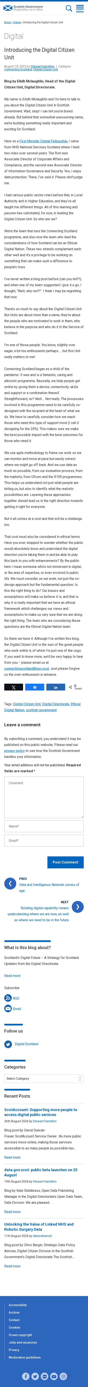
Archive (14, 1312)
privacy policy (14, 751)
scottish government (41, 710)
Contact (14, 1320)
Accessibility (18, 1305)
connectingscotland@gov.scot (26, 669)
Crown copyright (20, 1335)
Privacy (14, 1350)
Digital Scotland (26, 1044)
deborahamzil (42, 1236)
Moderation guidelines (25, 1357)
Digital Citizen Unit (46, 69)
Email (17, 1009)
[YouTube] (54, 1376)
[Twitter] (35, 1376)
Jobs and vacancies (23, 1342)
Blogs (7, 22)
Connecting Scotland (18, 69)
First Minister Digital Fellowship (43, 141)
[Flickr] (44, 1376)
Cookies (14, 1327)
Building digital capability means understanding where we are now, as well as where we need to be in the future (38, 914)
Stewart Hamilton (42, 66)
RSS (16, 998)
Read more (12, 976)
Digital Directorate (55, 704)
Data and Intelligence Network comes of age (49, 888)
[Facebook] (25, 1376)
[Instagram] (63, 1376)
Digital (17, 22)
